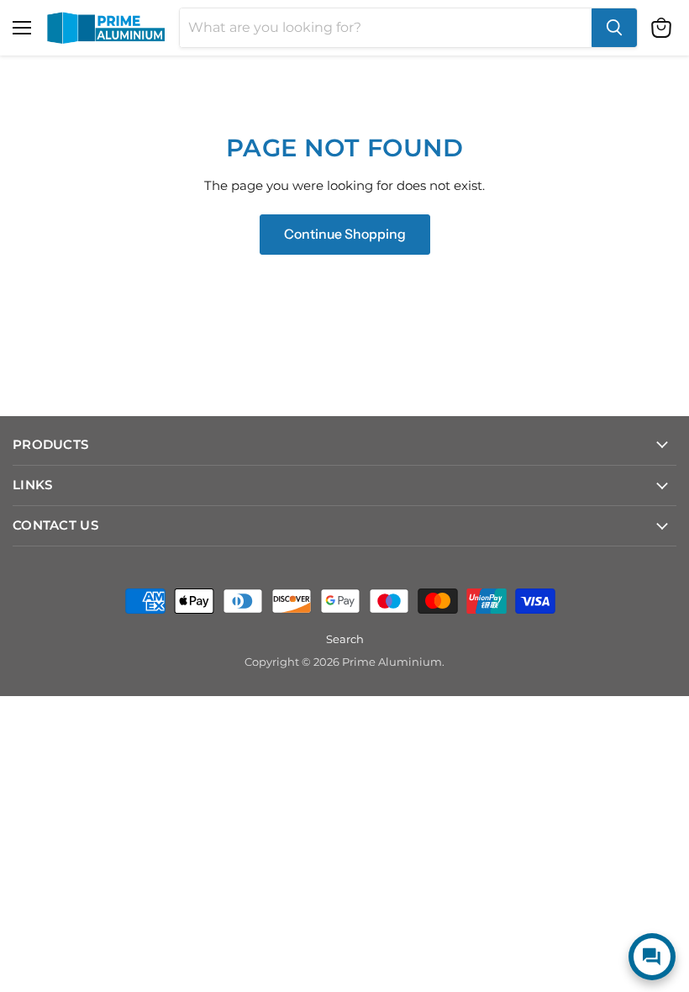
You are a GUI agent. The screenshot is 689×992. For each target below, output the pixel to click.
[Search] (614, 27)
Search (345, 639)
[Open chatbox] (652, 956)
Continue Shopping (345, 234)
